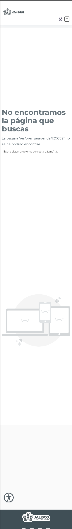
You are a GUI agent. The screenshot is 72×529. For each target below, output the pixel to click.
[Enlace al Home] (61, 19)
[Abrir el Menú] (66, 19)
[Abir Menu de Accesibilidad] (9, 498)
